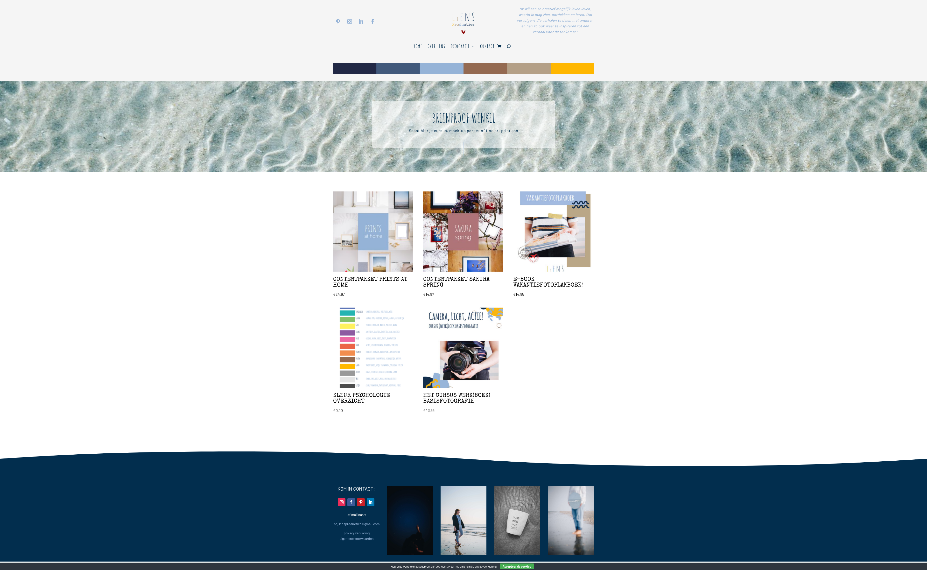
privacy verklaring (357, 533)
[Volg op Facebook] (373, 21)
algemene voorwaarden (357, 538)
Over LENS (436, 47)
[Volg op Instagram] (349, 21)
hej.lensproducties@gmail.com (357, 524)
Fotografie (460, 47)
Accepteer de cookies (517, 566)
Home (418, 47)
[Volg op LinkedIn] (361, 21)
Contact (487, 47)
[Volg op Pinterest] (338, 21)
